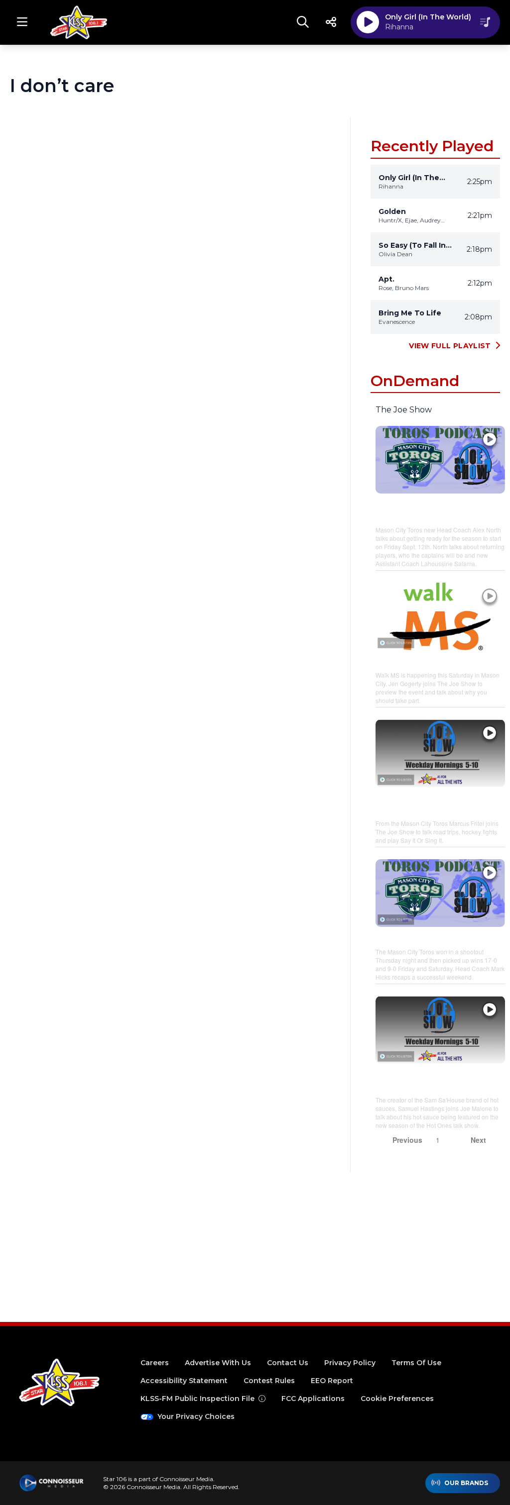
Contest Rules (269, 1380)
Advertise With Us (218, 1362)
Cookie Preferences (397, 1398)
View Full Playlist (450, 345)
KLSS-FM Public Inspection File (197, 1398)
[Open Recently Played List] (485, 22)
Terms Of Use (416, 1362)
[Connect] (331, 22)
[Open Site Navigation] (22, 22)
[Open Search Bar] (303, 22)
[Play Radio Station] (368, 22)
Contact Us (287, 1362)
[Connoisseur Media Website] (51, 1483)
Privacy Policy (350, 1362)
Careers (154, 1362)
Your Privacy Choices (196, 1416)
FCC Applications (313, 1398)
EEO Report (332, 1380)
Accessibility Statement (184, 1380)
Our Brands (466, 1483)
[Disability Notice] (261, 1399)
